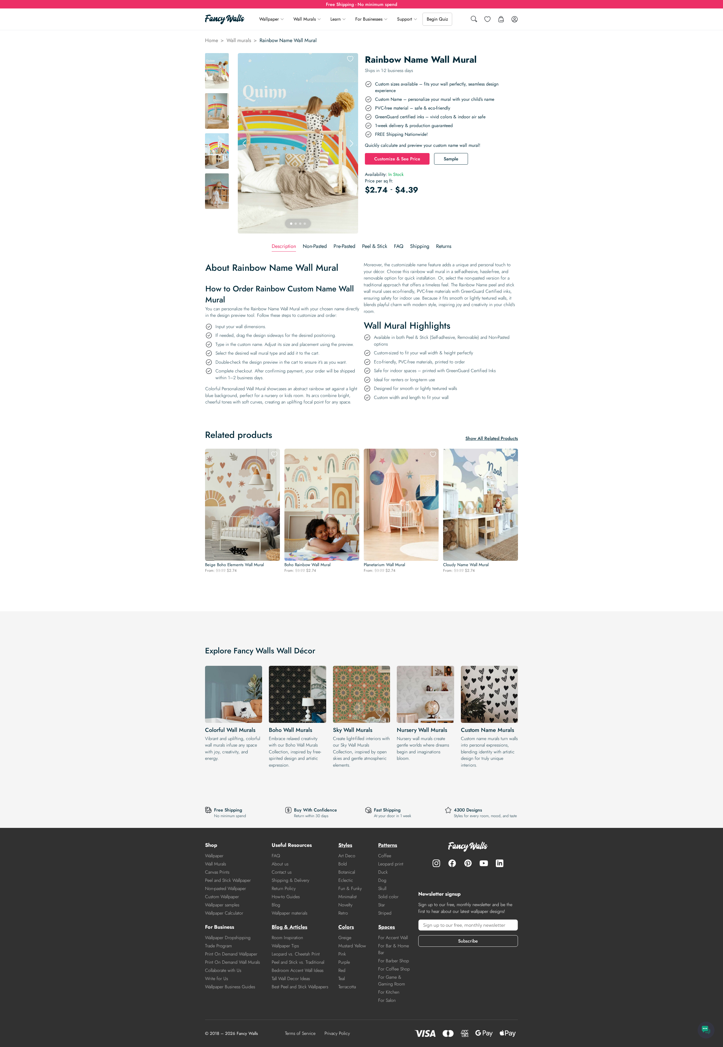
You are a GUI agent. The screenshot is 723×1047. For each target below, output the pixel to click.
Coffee (384, 855)
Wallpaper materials (289, 913)
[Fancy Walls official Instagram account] (436, 863)
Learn (335, 19)
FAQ (276, 855)
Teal (341, 978)
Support (404, 19)
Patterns (387, 845)
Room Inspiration (287, 937)
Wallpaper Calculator (224, 913)
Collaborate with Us (223, 970)
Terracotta (347, 986)
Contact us (281, 872)
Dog (382, 880)
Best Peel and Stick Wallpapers (300, 986)
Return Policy (284, 888)
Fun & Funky (350, 888)
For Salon (387, 1000)
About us (280, 864)
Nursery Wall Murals (422, 730)
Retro (343, 913)
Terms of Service (300, 1033)
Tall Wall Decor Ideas (291, 978)
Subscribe (468, 941)
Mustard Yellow (352, 946)
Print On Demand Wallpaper (231, 954)
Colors (346, 927)
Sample (451, 159)
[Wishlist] (487, 19)
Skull (382, 888)
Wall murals (239, 40)
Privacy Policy (337, 1033)
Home (211, 40)
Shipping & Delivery (290, 880)
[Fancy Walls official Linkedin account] (499, 863)
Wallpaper (269, 19)
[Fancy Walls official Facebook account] (452, 863)
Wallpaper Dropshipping (228, 937)
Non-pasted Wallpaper (225, 888)
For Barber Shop (393, 960)
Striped (384, 913)
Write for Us (216, 978)
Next (351, 143)
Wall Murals (304, 19)
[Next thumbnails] (217, 229)
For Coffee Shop (394, 969)
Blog (276, 905)
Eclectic (345, 880)
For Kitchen (388, 992)
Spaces (386, 927)
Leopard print (390, 864)
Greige (344, 937)
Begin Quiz (437, 19)
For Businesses (368, 19)
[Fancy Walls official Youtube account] (483, 863)
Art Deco (346, 855)
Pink (342, 954)
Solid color (388, 896)
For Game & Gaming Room (391, 980)
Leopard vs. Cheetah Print (296, 954)
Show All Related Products (491, 438)
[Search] (474, 19)
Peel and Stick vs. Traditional (298, 962)
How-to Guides (286, 896)
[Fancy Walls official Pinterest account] (467, 863)
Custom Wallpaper (222, 896)
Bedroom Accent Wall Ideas (297, 970)
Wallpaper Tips (285, 946)
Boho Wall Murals (290, 730)
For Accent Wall (393, 937)
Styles (345, 845)
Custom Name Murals (487, 730)
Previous (244, 143)
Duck (383, 872)
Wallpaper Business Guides (230, 986)
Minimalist (347, 896)
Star (381, 905)
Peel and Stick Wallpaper (228, 880)
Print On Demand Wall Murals (232, 962)
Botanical (346, 872)
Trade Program (218, 946)
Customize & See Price (397, 159)
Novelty (345, 905)
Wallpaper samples (222, 905)
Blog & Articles (289, 927)
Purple (344, 962)
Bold (342, 864)
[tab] (283, 246)
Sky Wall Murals (352, 730)
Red (341, 970)
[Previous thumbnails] (217, 57)
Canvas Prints (217, 872)
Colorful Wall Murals (230, 730)
